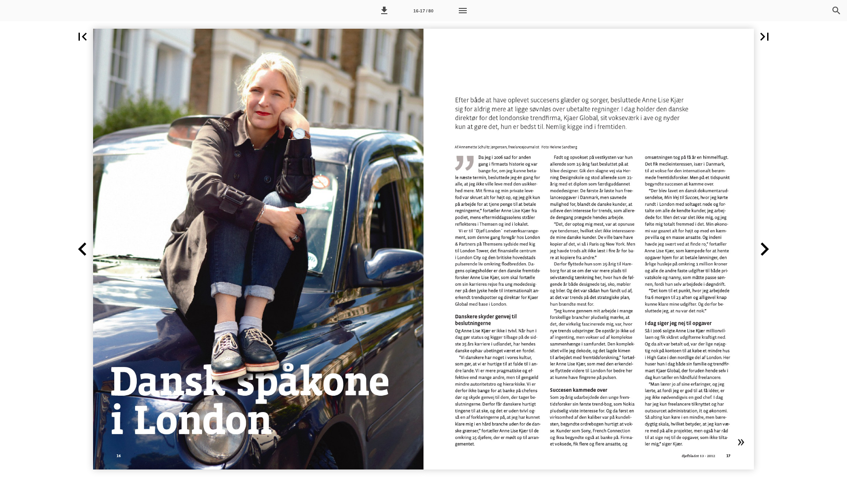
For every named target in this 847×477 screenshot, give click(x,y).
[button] (384, 10)
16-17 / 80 (423, 10)
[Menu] (462, 10)
